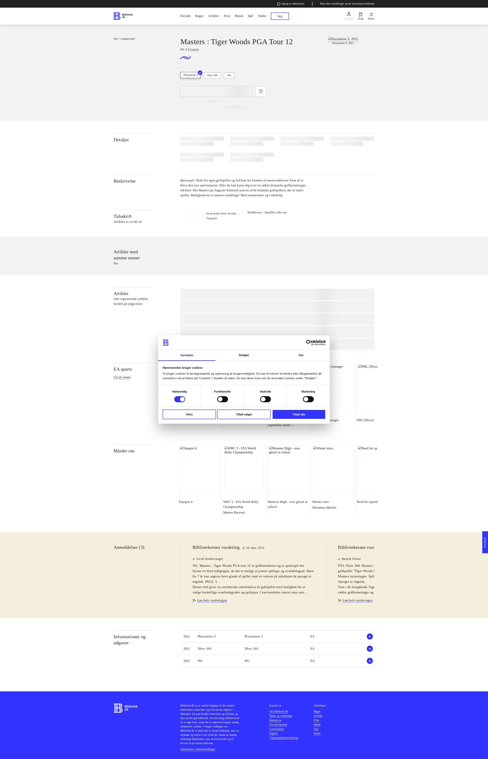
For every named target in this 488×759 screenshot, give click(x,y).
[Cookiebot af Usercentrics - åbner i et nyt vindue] (309, 342)
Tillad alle (299, 414)
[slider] (343, 65)
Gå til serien (122, 377)
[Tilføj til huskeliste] (260, 91)
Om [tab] (301, 355)
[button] (277, 636)
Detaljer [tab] (244, 355)
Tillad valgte (244, 414)
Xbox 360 (212, 75)
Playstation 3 (190, 75)
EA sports (123, 369)
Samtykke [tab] (186, 355)
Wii (229, 75)
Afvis (189, 414)
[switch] (222, 399)
